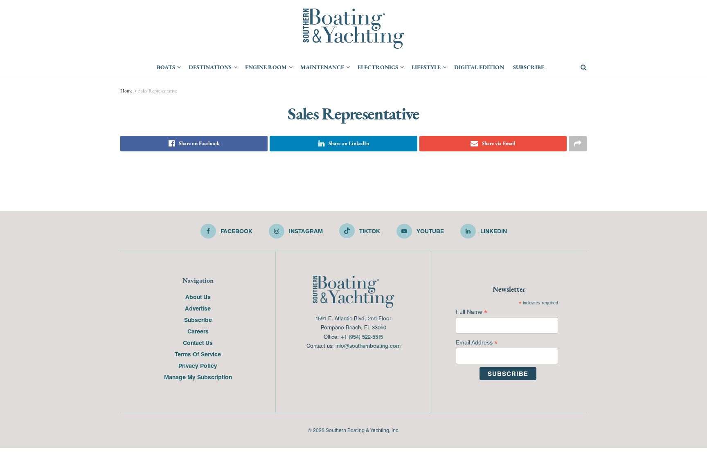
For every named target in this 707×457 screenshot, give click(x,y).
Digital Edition (479, 67)
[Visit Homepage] (353, 29)
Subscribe (528, 67)
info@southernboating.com (368, 345)
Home (126, 91)
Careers (198, 331)
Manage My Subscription (198, 376)
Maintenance (322, 67)
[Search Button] (584, 67)
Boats (166, 67)
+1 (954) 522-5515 (361, 336)
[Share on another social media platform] (578, 143)
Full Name (471, 312)
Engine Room (266, 67)
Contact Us (198, 342)
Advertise (198, 308)
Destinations (210, 67)
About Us (198, 296)
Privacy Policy (197, 365)
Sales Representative (157, 91)
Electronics (378, 67)
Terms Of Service (198, 354)
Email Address (477, 343)
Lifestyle (426, 67)
